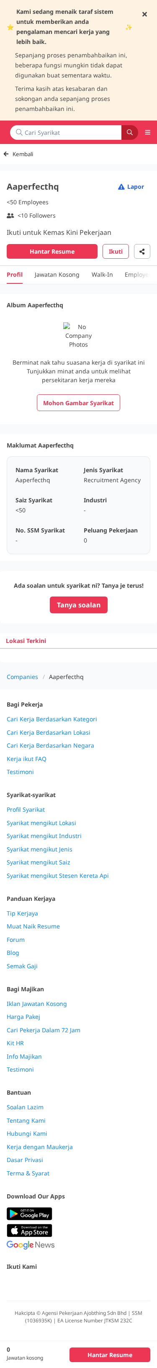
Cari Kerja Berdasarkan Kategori (52, 719)
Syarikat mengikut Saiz (38, 862)
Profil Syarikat (26, 809)
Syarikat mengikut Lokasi (41, 823)
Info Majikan (24, 1056)
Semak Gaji (22, 966)
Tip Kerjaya (22, 913)
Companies (22, 677)
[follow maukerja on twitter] (30, 1284)
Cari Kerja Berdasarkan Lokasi (48, 732)
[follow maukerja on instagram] (67, 1284)
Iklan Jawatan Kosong (37, 1004)
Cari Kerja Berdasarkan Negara (50, 745)
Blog (13, 953)
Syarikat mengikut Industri (44, 836)
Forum (16, 940)
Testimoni (20, 772)
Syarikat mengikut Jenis (39, 849)
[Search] (129, 132)
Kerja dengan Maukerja (40, 1147)
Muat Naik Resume (33, 926)
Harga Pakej (23, 1017)
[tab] (26, 640)
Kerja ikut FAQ (26, 759)
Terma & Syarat (28, 1173)
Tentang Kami (26, 1120)
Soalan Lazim (25, 1107)
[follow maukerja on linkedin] (85, 1284)
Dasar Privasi (25, 1160)
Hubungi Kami (27, 1133)
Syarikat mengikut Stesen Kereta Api (58, 875)
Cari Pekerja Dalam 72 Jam (43, 1030)
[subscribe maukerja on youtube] (49, 1284)
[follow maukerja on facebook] (12, 1284)
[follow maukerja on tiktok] (104, 1284)
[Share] (142, 251)
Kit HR (15, 1043)
